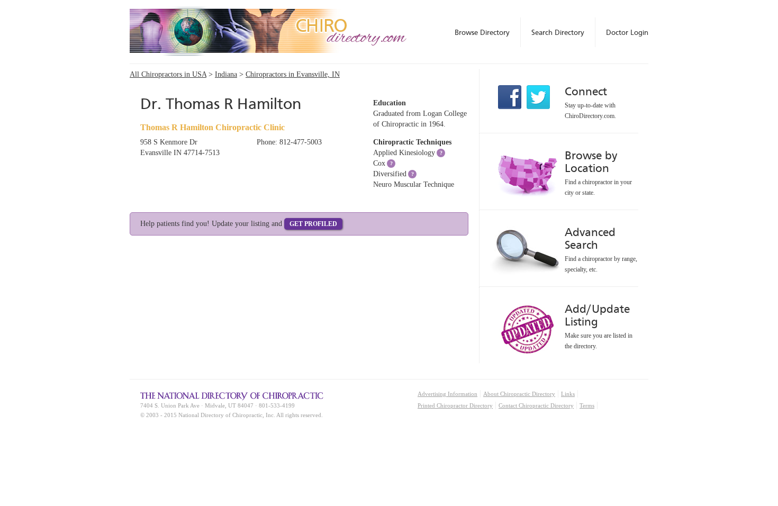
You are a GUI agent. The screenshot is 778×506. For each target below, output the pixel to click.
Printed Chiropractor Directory (455, 405)
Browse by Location (591, 162)
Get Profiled (313, 224)
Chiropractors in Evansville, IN (293, 74)
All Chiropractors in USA (168, 74)
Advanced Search (590, 238)
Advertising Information (447, 394)
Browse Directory (482, 32)
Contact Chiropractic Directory (536, 405)
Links (568, 394)
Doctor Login (627, 32)
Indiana (226, 74)
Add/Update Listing (597, 315)
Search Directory (557, 32)
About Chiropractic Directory (519, 394)
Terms (587, 405)
